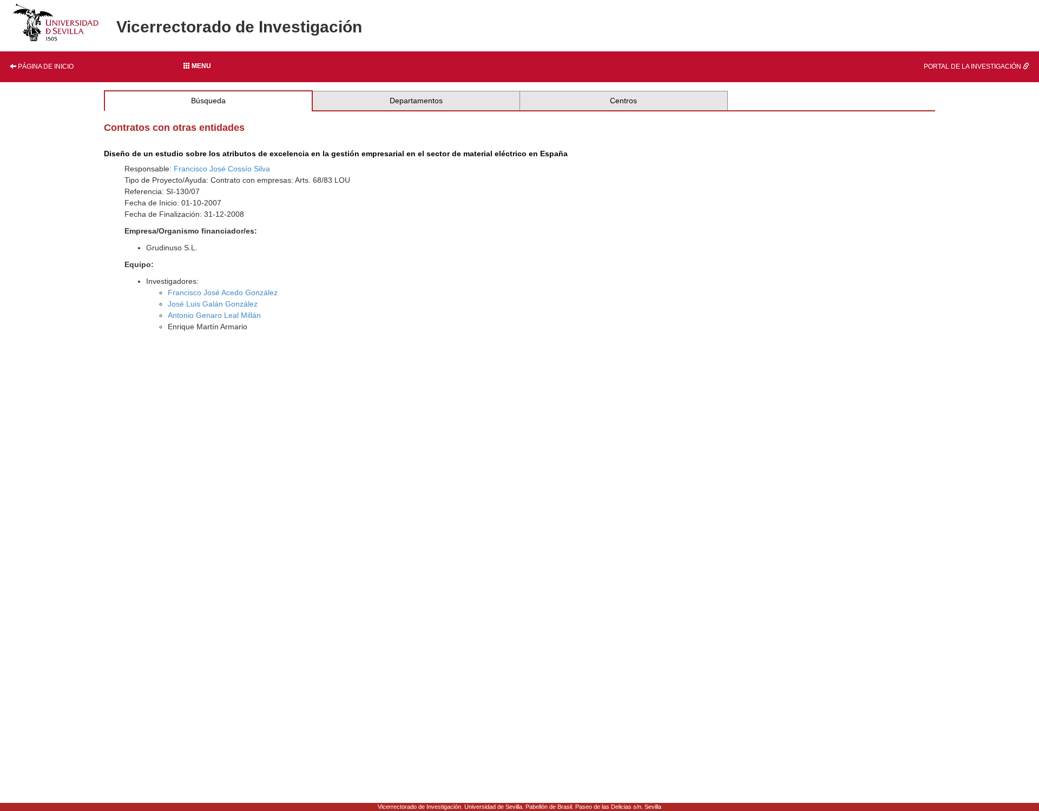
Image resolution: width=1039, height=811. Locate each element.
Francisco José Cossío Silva (222, 168)
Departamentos (416, 100)
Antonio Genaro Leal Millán (214, 315)
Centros (623, 100)
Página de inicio (45, 66)
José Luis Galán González (213, 304)
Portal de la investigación (973, 66)
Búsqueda (208, 100)
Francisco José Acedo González (223, 292)
